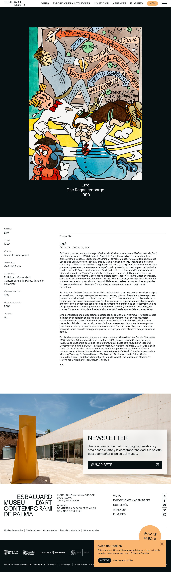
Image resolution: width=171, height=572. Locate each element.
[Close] (161, 544)
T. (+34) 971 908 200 (68, 500)
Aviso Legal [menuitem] (65, 564)
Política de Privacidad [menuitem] (85, 564)
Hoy (152, 3)
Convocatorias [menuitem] (50, 530)
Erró (6, 232)
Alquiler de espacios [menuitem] (13, 530)
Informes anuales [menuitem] (91, 530)
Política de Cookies (140, 553)
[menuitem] (45, 3)
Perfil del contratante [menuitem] (70, 530)
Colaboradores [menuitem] (33, 530)
